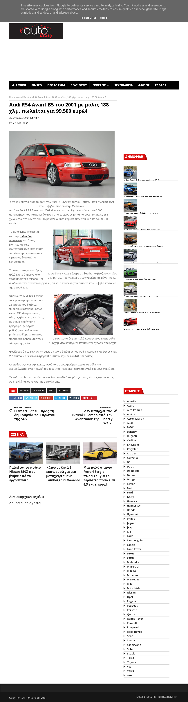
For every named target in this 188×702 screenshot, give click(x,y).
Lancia (131, 545)
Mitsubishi (133, 588)
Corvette (132, 457)
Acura (130, 405)
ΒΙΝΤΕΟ (36, 85)
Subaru (131, 649)
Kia (129, 531)
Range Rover (135, 618)
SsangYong (134, 645)
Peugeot (132, 605)
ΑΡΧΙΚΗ (20, 85)
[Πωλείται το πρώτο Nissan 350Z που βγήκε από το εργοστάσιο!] (26, 453)
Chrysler (132, 449)
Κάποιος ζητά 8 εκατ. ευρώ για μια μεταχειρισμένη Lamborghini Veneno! (63, 473)
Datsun (131, 475)
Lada (130, 536)
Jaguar (131, 523)
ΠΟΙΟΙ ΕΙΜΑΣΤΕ (145, 696)
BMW (130, 427)
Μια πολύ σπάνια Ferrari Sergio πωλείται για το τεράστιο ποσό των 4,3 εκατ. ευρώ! (99, 475)
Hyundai (132, 514)
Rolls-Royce (134, 631)
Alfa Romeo (134, 410)
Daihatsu (133, 470)
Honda (131, 510)
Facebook (17, 398)
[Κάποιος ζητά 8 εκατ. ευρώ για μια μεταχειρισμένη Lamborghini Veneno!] (63, 453)
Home (12, 97)
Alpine (131, 414)
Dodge (131, 479)
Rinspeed (133, 627)
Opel (130, 597)
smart (131, 675)
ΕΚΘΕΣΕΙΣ (99, 85)
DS (128, 462)
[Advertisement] (76, 567)
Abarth (131, 401)
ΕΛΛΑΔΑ (161, 85)
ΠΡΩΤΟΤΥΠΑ (56, 85)
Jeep (130, 527)
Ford (130, 492)
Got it (104, 18)
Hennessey (134, 505)
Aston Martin (135, 418)
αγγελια (24, 390)
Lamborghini (135, 540)
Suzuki (131, 653)
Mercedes (133, 579)
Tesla (130, 657)
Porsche (132, 610)
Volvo (130, 671)
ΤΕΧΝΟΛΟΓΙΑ (123, 85)
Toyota (132, 662)
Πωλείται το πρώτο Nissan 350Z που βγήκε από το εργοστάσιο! (25, 473)
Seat (130, 636)
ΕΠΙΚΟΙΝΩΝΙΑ (167, 696)
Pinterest (90, 398)
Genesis (132, 501)
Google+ (47, 398)
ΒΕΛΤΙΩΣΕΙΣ (79, 85)
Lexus (130, 553)
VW (129, 666)
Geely (130, 497)
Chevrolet (133, 445)
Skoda (131, 640)
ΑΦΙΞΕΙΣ (144, 85)
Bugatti (132, 436)
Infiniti (131, 518)
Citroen (132, 453)
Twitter (32, 398)
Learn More (89, 18)
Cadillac (132, 440)
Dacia (130, 466)
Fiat (129, 488)
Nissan (131, 592)
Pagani (131, 601)
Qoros (131, 614)
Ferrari (131, 484)
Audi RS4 (22, 97)
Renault (132, 623)
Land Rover (134, 549)
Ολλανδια (38, 390)
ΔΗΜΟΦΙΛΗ (134, 157)
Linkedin (62, 398)
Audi (51, 390)
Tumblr (75, 398)
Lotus (130, 557)
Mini (130, 584)
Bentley (132, 431)
